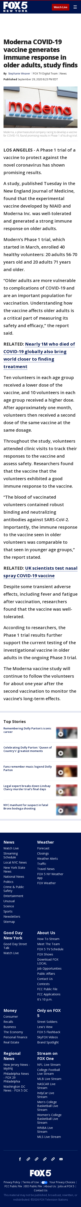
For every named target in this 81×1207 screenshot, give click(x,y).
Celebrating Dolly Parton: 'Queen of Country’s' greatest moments (27, 749)
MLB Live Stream (49, 1079)
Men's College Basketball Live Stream (47, 1106)
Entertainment (13, 896)
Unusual (9, 901)
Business (9, 1027)
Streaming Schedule (10, 855)
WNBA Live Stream (45, 1130)
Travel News (46, 869)
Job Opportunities (49, 968)
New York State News (14, 869)
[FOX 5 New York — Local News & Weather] (16, 7)
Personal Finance (15, 1037)
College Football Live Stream (48, 1072)
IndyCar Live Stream (45, 1095)
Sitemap (9, 922)
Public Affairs (46, 974)
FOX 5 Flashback (48, 1032)
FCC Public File (47, 989)
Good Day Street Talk (15, 946)
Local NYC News (15, 862)
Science (8, 906)
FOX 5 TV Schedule (50, 949)
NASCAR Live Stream (46, 1086)
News (63, 73)
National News (13, 877)
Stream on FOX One (47, 1056)
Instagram (28, 1159)
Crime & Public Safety (13, 889)
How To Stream (48, 939)
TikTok (36, 1159)
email (61, 1159)
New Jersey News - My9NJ (16, 1066)
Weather (45, 842)
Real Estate (11, 1042)
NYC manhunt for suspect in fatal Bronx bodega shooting (25, 806)
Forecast (43, 848)
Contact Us (45, 979)
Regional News (12, 1056)
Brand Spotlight (48, 1042)
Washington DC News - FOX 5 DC (15, 1088)
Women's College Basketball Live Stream (49, 1119)
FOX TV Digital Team (45, 73)
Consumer (10, 1016)
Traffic (41, 864)
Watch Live (60, 7)
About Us (46, 932)
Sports (8, 911)
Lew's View (44, 1027)
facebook (20, 1159)
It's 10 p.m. (44, 999)
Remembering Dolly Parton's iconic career (27, 730)
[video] (67, 733)
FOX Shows (45, 954)
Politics (8, 882)
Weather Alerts (47, 858)
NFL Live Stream (48, 1065)
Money (10, 1010)
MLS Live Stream (49, 1137)
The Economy (13, 1032)
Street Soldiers (47, 1022)
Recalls (8, 1022)
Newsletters (11, 916)
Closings (43, 853)
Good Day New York (12, 935)
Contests (43, 984)
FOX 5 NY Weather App (50, 876)
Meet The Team (48, 944)
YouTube (44, 1159)
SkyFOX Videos (47, 1037)
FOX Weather (46, 883)
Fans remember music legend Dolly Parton (27, 768)
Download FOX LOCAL (47, 961)
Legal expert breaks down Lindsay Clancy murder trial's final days (27, 787)
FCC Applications (48, 994)
